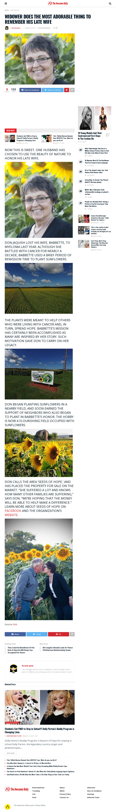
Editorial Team (93, 797)
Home (7, 10)
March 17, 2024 (59, 143)
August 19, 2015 (30, 28)
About (62, 788)
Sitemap (90, 794)
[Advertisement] (40, 112)
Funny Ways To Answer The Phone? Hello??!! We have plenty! (96, 181)
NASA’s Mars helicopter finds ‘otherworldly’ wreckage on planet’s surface (97, 191)
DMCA (62, 791)
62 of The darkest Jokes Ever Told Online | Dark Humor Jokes (96, 171)
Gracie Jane (16, 28)
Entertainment (15, 10)
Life (33, 794)
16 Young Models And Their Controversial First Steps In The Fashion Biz (90, 135)
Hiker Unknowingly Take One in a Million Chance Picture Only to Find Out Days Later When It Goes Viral (97, 150)
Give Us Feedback (94, 791)
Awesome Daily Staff (14, 736)
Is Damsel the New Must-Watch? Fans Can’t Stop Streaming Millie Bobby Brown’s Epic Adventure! (37, 767)
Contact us (64, 797)
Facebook (13, 511)
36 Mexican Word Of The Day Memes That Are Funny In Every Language (97, 161)
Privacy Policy (65, 794)
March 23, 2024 (23, 143)
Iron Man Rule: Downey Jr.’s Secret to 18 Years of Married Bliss (29, 763)
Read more (11, 753)
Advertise (91, 788)
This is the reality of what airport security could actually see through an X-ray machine (101, 230)
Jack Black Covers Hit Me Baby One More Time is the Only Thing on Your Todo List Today (38, 774)
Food (34, 797)
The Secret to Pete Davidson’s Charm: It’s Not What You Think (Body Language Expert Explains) (40, 771)
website (11, 515)
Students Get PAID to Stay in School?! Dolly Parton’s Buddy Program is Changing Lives (27, 138)
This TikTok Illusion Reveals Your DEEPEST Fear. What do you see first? (63, 138)
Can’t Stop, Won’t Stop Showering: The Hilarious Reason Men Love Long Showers (99, 244)
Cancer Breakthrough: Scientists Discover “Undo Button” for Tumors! (100, 218)
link (15, 624)
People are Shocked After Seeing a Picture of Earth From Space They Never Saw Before (97, 203)
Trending (36, 791)
